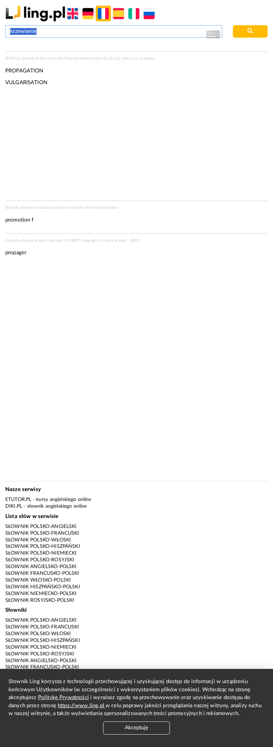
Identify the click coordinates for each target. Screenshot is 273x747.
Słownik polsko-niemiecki (41, 553)
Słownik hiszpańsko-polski (42, 586)
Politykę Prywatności (63, 697)
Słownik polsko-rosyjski (39, 559)
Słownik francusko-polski (42, 573)
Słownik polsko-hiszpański (42, 546)
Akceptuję (136, 727)
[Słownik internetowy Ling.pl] (35, 13)
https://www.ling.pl (82, 705)
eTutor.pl (18, 499)
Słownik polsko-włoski (38, 540)
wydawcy (147, 58)
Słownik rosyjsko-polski (39, 600)
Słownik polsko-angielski (41, 526)
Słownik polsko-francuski (42, 533)
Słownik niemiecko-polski (41, 593)
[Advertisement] (136, 315)
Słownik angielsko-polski (41, 566)
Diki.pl (13, 506)
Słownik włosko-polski (38, 580)
